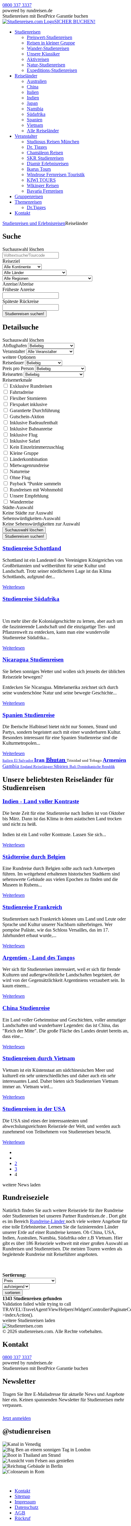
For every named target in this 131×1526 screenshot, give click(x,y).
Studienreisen (28, 31)
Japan (32, 103)
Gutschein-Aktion (26, 416)
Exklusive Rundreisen (30, 386)
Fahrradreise (21, 392)
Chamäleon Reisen (45, 152)
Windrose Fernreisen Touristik (56, 174)
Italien (33, 92)
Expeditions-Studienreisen (52, 70)
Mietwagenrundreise (29, 465)
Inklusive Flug (23, 434)
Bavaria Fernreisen (45, 191)
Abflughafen (14, 345)
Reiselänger (43, 766)
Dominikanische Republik (96, 767)
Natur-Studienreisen (46, 64)
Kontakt (22, 213)
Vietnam (35, 125)
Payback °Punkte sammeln (35, 483)
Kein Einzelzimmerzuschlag (36, 447)
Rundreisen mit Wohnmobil (36, 489)
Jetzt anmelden (16, 1418)
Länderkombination (28, 459)
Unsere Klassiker (43, 53)
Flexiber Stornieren (28, 398)
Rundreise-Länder (48, 1221)
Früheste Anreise (18, 289)
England (26, 767)
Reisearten (12, 374)
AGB (20, 1512)
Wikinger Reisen (43, 185)
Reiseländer (26, 75)
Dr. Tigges (37, 147)
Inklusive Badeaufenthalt (33, 422)
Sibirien (61, 766)
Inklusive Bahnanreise (30, 428)
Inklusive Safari (24, 441)
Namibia (35, 108)
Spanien (34, 119)
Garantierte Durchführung (34, 410)
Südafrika (36, 114)
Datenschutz (26, 1507)
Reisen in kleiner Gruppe (51, 42)
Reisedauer (13, 362)
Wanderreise (21, 502)
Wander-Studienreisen (48, 48)
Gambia (11, 766)
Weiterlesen (13, 587)
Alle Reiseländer (43, 130)
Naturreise (19, 471)
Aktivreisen (38, 59)
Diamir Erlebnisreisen (48, 163)
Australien (37, 81)
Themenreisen (28, 202)
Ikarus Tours (39, 169)
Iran (40, 760)
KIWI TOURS (41, 180)
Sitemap (22, 1496)
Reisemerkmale (17, 380)
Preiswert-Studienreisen (49, 37)
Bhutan (56, 759)
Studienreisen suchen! (24, 314)
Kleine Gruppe (23, 453)
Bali (73, 766)
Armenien (114, 760)
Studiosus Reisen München (53, 141)
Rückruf (22, 1518)
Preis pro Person (18, 368)
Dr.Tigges (36, 207)
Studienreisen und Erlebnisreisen (33, 223)
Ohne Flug (19, 477)
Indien (33, 97)
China (32, 86)
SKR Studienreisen (45, 158)
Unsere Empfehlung (28, 495)
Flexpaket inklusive (28, 404)
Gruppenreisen (29, 196)
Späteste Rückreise (20, 301)
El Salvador (24, 760)
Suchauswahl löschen (23, 249)
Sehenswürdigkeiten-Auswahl (31, 518)
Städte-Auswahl (17, 507)
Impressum (25, 1501)
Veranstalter (26, 136)
